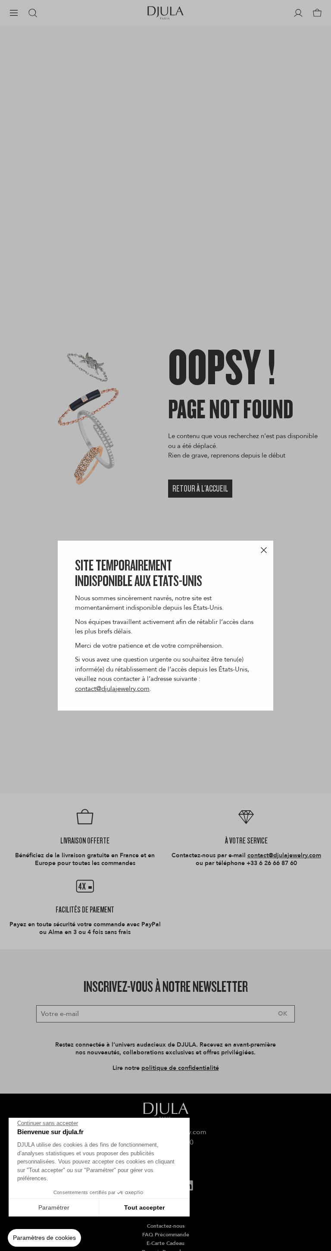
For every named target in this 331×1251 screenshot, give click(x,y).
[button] (44, 1238)
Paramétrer (53, 1207)
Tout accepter (144, 1207)
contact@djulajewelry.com (112, 688)
